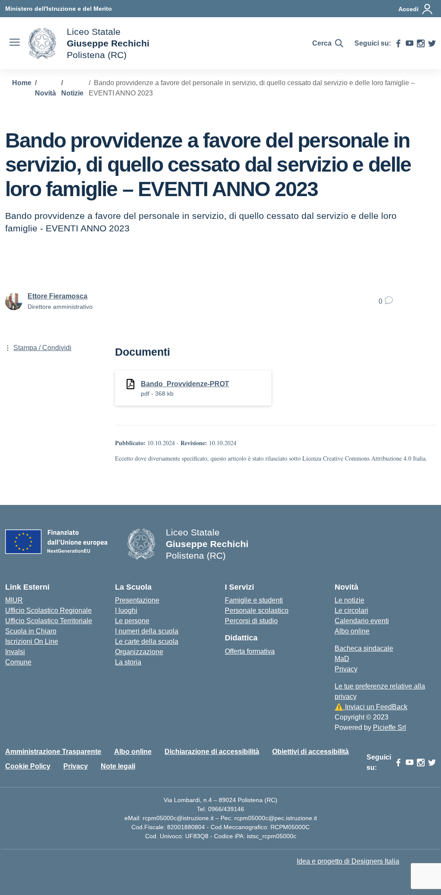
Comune (18, 662)
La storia (128, 662)
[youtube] (409, 43)
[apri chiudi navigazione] (14, 43)
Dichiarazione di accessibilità (212, 751)
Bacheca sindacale (364, 648)
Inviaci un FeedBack (371, 706)
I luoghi (126, 610)
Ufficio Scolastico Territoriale (48, 620)
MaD (342, 658)
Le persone (132, 620)
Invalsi (15, 651)
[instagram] (421, 43)
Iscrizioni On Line (31, 641)
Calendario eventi (362, 620)
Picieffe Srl (389, 727)
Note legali (118, 766)
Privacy (346, 669)
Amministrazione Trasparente (53, 751)
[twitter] (432, 43)
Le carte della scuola (146, 641)
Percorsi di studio (251, 620)
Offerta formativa (250, 651)
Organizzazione (139, 651)
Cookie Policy (27, 766)
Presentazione (137, 600)
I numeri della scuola (146, 631)
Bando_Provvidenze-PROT (185, 384)
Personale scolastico (257, 610)
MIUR (14, 600)
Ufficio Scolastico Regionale (48, 610)
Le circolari (351, 610)
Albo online (352, 631)
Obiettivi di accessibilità (310, 751)
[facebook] (398, 43)
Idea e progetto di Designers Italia (348, 861)
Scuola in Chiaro (30, 631)
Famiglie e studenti (254, 600)
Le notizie (349, 600)
